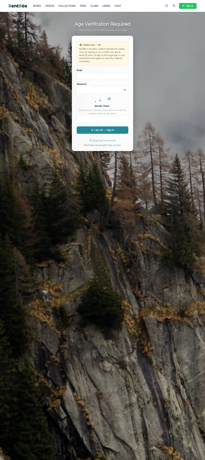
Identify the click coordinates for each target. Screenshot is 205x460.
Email (80, 70)
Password (81, 84)
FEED (83, 6)
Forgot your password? (104, 140)
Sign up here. (114, 145)
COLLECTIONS (67, 6)
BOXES (37, 6)
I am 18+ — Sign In (104, 130)
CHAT (118, 6)
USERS (106, 6)
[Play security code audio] (109, 99)
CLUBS (94, 6)
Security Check (102, 106)
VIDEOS (49, 6)
